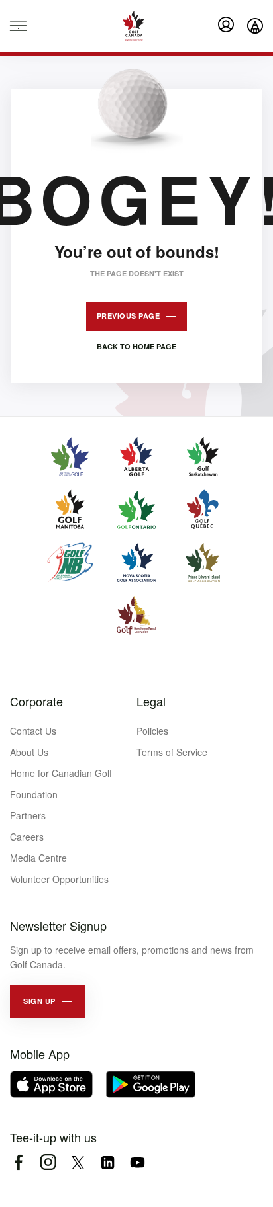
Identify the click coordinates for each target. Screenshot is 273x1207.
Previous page (128, 316)
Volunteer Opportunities (59, 879)
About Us (29, 752)
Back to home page (136, 346)
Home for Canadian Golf (61, 773)
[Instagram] (48, 1162)
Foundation (34, 794)
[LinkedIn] (107, 1162)
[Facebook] (18, 1162)
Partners (28, 815)
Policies (152, 730)
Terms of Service (171, 752)
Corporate (36, 701)
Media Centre (38, 857)
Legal (151, 701)
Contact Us (33, 730)
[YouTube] (137, 1162)
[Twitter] (78, 1162)
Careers (27, 836)
